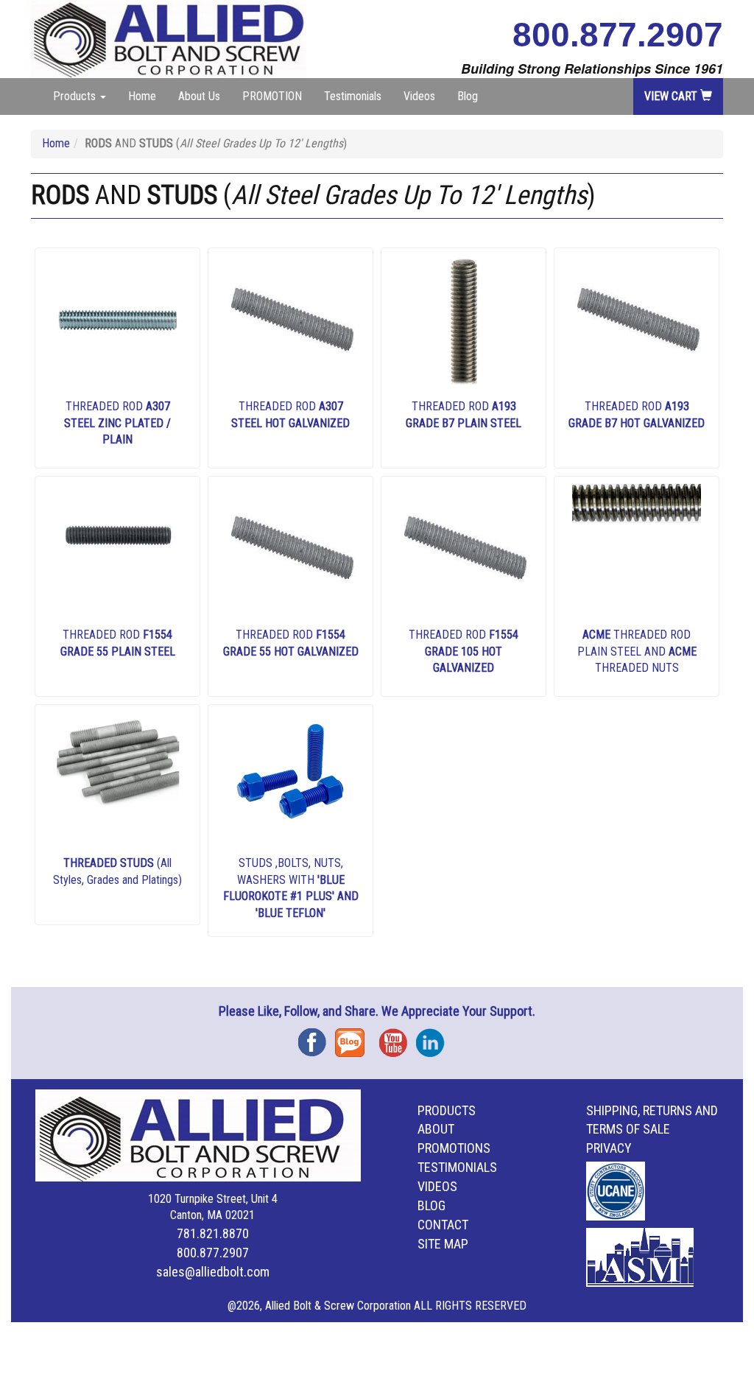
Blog (467, 96)
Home (142, 96)
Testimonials (352, 96)
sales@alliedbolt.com (212, 1271)
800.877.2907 (617, 34)
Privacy (609, 1148)
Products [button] (76, 96)
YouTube (397, 1037)
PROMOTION (272, 96)
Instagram (434, 1037)
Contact (442, 1224)
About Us (199, 96)
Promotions (453, 1148)
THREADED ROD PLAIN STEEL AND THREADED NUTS (637, 651)
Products (446, 1110)
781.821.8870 (213, 1233)
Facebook (316, 1037)
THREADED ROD (117, 423)
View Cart (672, 96)
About (435, 1129)
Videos (419, 96)
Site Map (442, 1243)
